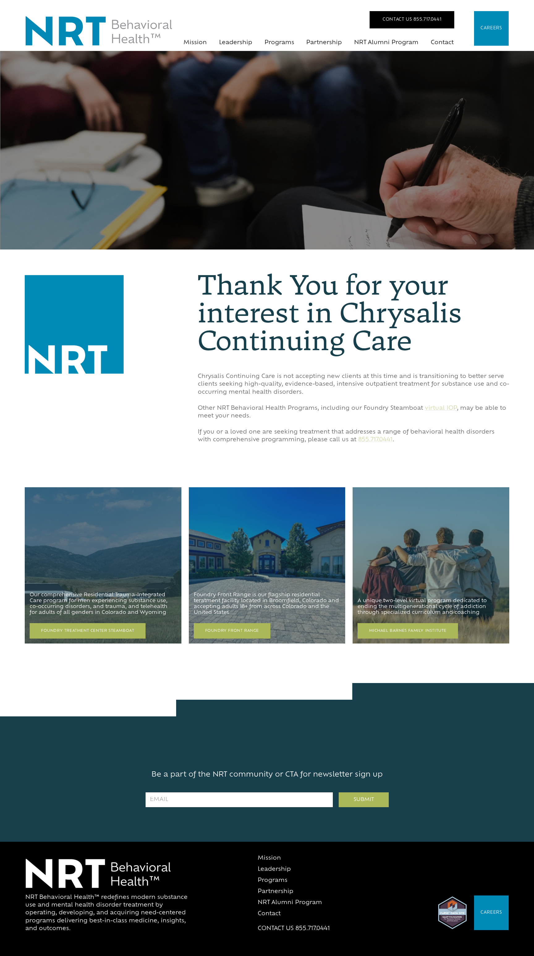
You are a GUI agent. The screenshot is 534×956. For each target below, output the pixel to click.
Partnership (324, 43)
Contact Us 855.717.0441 (412, 20)
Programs (279, 43)
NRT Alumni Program (386, 43)
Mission (195, 43)
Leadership (235, 43)
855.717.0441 (375, 440)
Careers (491, 28)
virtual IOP (441, 408)
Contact (442, 43)
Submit (364, 799)
